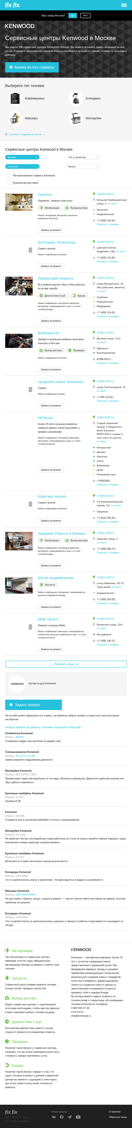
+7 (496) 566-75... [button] (107, 548)
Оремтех (45, 194)
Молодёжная (104, 634)
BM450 (20, 737)
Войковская (103, 465)
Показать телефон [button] (108, 224)
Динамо (101, 452)
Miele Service (48, 619)
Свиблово (102, 297)
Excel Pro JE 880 (25, 755)
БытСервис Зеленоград (56, 242)
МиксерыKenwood (17, 890)
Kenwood (11, 811)
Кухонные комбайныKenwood (24, 793)
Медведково (104, 306)
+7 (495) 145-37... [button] (107, 640)
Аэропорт (102, 456)
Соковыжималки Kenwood (22, 751)
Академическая (105, 214)
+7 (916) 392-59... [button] (107, 517)
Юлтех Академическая (56, 578)
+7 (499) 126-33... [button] (107, 220)
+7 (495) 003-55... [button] (107, 599)
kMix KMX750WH (26, 894)
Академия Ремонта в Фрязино (62, 533)
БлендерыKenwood (18, 872)
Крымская (102, 209)
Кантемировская (106, 352)
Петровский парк (106, 474)
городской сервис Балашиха (60, 382)
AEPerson (45, 418)
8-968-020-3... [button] (104, 359)
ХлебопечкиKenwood (19, 733)
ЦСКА (100, 470)
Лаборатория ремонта (55, 278)
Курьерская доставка (25, 182)
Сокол (100, 461)
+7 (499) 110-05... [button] (107, 312)
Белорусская (104, 447)
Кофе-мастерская (52, 496)
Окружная (102, 511)
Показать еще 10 (66, 664)
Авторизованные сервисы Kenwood (34, 175)
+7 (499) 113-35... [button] (107, 257)
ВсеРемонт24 (48, 333)
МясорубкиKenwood (18, 770)
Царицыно (102, 348)
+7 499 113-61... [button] (106, 397)
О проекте (114, 1111)
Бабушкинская (105, 301)
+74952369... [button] (104, 480)
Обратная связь (118, 1117)
